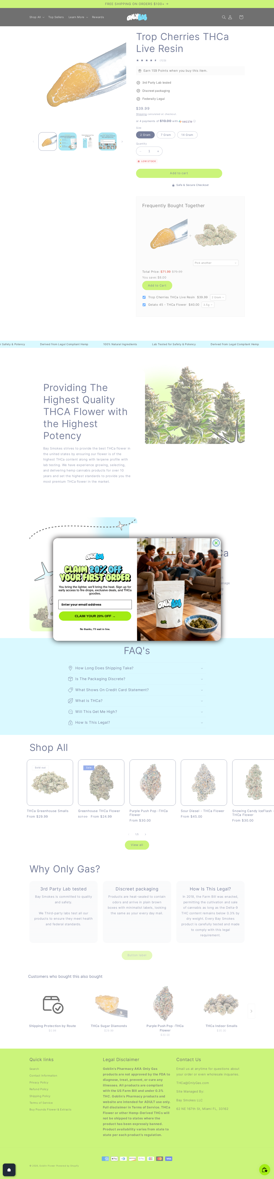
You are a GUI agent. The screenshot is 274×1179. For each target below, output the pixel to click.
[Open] (9, 1170)
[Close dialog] (216, 543)
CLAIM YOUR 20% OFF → (95, 616)
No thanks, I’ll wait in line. (95, 629)
